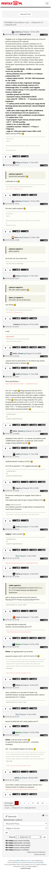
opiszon (18, 644)
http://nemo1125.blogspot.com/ (14, 189)
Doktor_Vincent (18, 353)
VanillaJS (41, 862)
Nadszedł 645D (25, 14)
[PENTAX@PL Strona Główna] (12, 3)
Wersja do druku (39, 854)
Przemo (28, 861)
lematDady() (17, 673)
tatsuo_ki (17, 237)
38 (38, 803)
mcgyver (18, 488)
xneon (18, 617)
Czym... (27, 22)
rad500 (16, 778)
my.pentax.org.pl (26, 868)
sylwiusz (18, 32)
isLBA (11, 673)
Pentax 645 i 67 (37, 22)
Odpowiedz (11, 816)
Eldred (18, 574)
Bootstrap (33, 862)
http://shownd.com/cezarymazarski (19, 632)
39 (43, 803)
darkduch (16, 324)
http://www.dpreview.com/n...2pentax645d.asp (21, 383)
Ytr (17, 556)
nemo (18, 162)
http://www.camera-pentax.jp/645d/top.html (20, 789)
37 (33, 803)
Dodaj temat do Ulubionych (36, 852)
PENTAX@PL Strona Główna (14, 22)
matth (18, 374)
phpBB (17, 861)
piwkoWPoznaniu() (25, 673)
